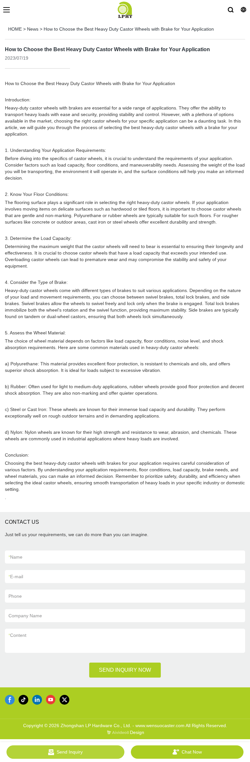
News (32, 29)
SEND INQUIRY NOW (125, 670)
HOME (15, 29)
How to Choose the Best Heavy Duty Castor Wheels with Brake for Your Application (129, 29)
